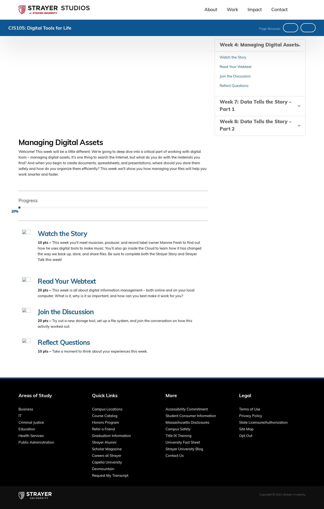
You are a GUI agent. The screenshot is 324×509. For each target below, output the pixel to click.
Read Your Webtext (67, 282)
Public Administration (36, 443)
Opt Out (245, 436)
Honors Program (105, 423)
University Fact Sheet (183, 443)
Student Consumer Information (191, 416)
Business (26, 409)
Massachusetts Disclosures (187, 423)
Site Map (246, 429)
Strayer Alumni (104, 443)
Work (232, 10)
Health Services (31, 436)
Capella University (107, 462)
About (210, 10)
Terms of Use (249, 409)
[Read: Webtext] (308, 27)
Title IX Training (178, 436)
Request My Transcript (110, 476)
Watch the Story (62, 234)
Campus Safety (178, 429)
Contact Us (175, 456)
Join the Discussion (66, 312)
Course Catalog (104, 416)
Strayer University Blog (184, 449)
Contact (279, 10)
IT (20, 416)
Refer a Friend (103, 429)
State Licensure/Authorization (263, 423)
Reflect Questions (64, 343)
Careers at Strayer (106, 456)
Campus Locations (107, 409)
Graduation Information (111, 436)
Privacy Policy (250, 416)
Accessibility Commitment (187, 409)
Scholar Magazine (107, 449)
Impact (255, 10)
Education (27, 429)
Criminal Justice (31, 423)
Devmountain (103, 469)
